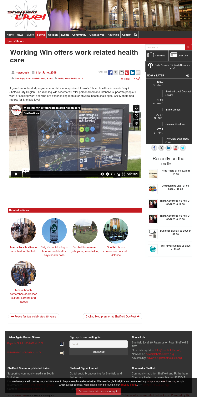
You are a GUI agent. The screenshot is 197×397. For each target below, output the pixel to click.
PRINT (127, 79)
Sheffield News (38, 78)
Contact (126, 34)
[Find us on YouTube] (176, 148)
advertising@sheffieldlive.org (164, 358)
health (60, 78)
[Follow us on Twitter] (161, 148)
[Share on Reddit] (121, 72)
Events (65, 34)
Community (79, 34)
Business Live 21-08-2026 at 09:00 (175, 232)
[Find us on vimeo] (183, 148)
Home (10, 34)
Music (30, 34)
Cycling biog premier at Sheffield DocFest (111, 316)
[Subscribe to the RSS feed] (136, 34)
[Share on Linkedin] (132, 72)
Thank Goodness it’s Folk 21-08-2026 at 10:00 (175, 217)
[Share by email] (138, 72)
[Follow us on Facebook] (154, 148)
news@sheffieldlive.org (160, 354)
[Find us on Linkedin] (168, 148)
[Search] (188, 47)
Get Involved (96, 34)
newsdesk (22, 72)
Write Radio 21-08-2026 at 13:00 (175, 172)
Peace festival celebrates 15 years (35, 316)
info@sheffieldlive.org (168, 350)
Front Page (19, 78)
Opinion (53, 34)
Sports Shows (15, 41)
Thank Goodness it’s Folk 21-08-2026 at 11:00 (175, 202)
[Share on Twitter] (116, 72)
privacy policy (128, 384)
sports (80, 78)
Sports (41, 34)
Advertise (113, 34)
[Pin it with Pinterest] (127, 72)
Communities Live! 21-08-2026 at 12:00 (176, 187)
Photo (28, 78)
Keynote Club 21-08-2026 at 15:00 (25, 343)
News (20, 34)
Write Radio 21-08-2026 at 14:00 (24, 352)
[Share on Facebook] (110, 72)
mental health (71, 78)
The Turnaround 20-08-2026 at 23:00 (176, 247)
